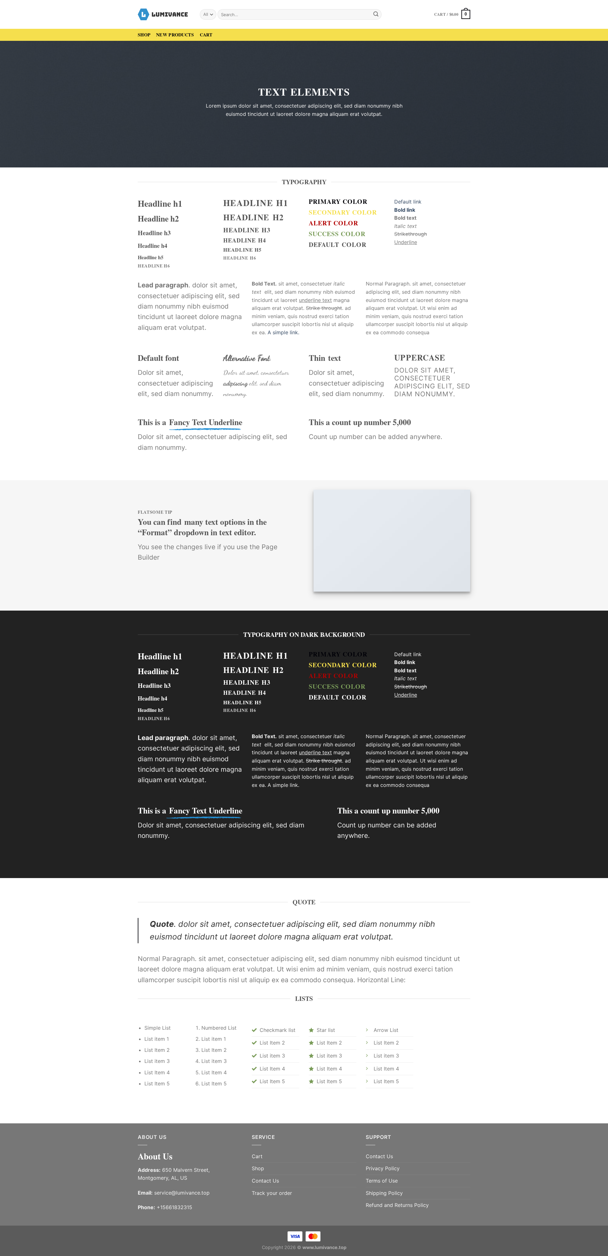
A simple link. (283, 332)
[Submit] (375, 14)
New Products (175, 34)
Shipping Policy (384, 1193)
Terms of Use (382, 1181)
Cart (206, 34)
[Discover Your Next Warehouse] (164, 14)
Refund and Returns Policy (397, 1205)
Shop (144, 34)
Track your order (272, 1193)
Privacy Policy (383, 1168)
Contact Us (265, 1181)
